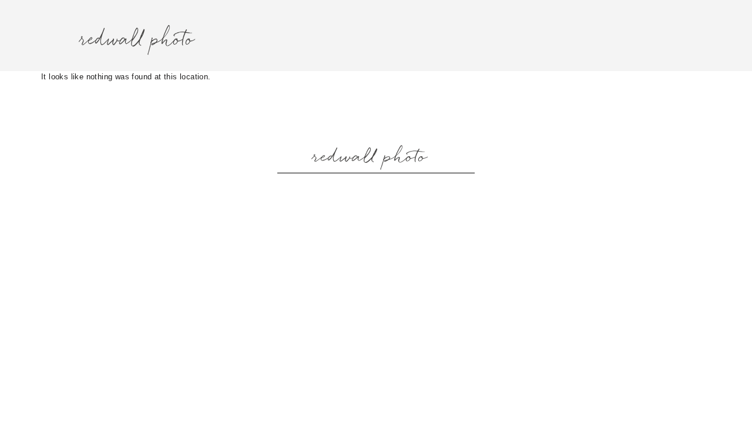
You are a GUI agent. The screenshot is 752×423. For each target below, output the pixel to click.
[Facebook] (376, 191)
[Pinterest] (405, 191)
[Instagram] (346, 191)
